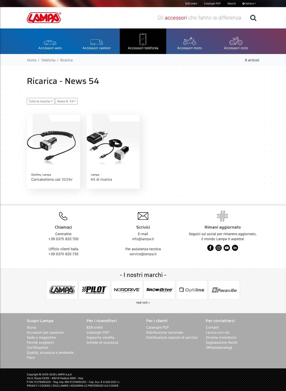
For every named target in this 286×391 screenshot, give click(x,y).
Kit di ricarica (101, 179)
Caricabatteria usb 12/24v (51, 179)
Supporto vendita (100, 337)
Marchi (232, 3)
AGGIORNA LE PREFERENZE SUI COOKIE (94, 385)
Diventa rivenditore (221, 337)
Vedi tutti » (143, 302)
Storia (31, 327)
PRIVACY (32, 385)
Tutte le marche (39, 101)
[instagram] (218, 249)
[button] (50, 41)
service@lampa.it (143, 254)
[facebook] (210, 249)
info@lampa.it (143, 239)
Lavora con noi (217, 332)
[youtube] (227, 249)
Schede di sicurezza (102, 342)
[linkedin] (235, 249)
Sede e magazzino (41, 337)
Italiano (249, 3)
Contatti (212, 327)
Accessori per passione (45, 332)
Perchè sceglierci (40, 342)
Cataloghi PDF (212, 3)
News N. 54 (65, 101)
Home (31, 60)
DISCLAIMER (61, 385)
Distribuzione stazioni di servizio (172, 337)
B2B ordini (191, 3)
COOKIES (45, 385)
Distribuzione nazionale (164, 332)
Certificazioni (37, 347)
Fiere (31, 357)
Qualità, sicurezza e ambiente (50, 352)
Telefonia (48, 60)
